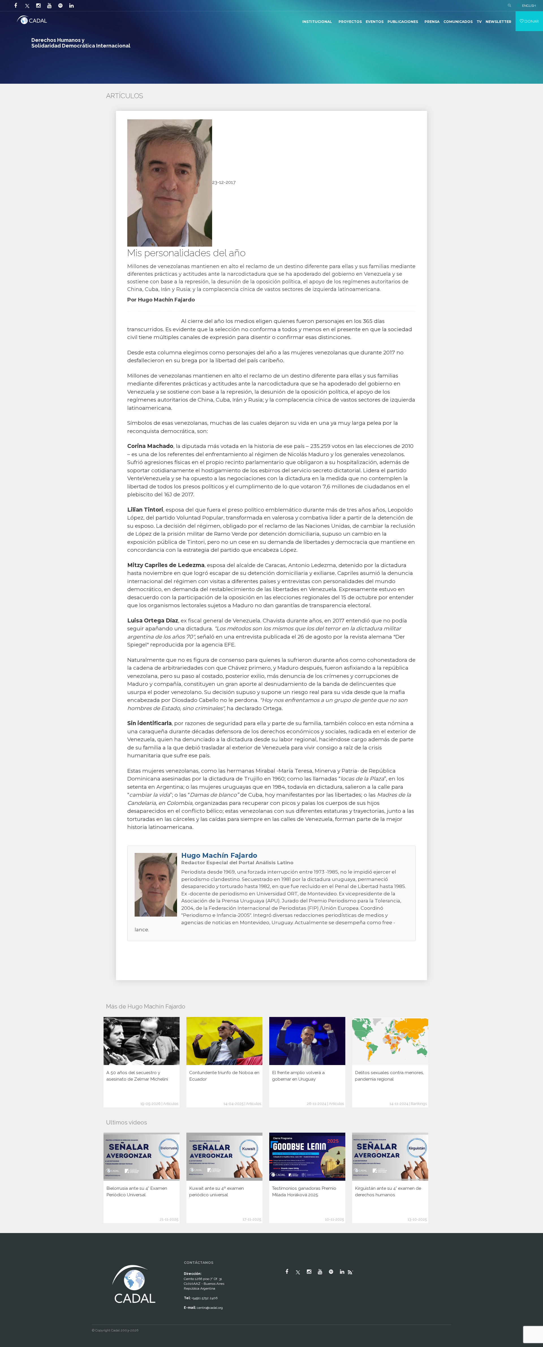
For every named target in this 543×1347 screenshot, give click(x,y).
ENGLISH (529, 6)
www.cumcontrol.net (11, 1258)
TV (479, 22)
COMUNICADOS (458, 22)
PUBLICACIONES (402, 22)
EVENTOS (374, 22)
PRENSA (432, 22)
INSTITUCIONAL (317, 22)
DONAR (531, 21)
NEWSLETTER (498, 22)
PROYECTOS (350, 22)
